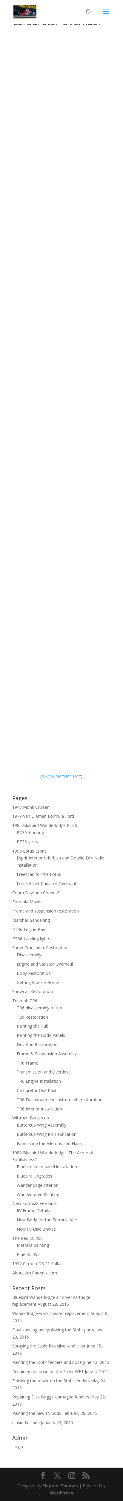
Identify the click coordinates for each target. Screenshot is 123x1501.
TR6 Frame (27, 1063)
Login (17, 1446)
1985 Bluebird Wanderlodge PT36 (44, 825)
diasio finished (26, 1422)
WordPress (61, 1493)
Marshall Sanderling (31, 920)
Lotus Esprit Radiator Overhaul (46, 883)
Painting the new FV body (36, 1413)
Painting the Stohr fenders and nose (47, 1362)
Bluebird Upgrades (34, 1176)
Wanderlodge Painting (38, 1194)
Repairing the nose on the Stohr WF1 (48, 1371)
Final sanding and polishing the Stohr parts (53, 1330)
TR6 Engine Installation (39, 1081)
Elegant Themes (60, 1485)
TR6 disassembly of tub (39, 1008)
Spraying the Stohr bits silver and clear (49, 1346)
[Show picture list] (61, 776)
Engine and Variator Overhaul (45, 964)
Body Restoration (34, 973)
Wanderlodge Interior (37, 1185)
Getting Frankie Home (38, 982)
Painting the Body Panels (41, 1035)
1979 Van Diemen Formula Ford (43, 816)
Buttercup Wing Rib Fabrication (46, 1134)
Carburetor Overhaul (36, 1090)
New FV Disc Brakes (36, 1229)
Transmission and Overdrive (44, 1072)
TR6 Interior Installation (39, 1109)
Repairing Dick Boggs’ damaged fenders (50, 1397)
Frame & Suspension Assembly (47, 1054)
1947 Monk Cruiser (30, 807)
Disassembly (29, 955)
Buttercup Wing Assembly (41, 1125)
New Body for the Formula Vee (47, 1220)
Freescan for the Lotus (39, 874)
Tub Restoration (32, 1017)
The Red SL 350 (27, 1238)
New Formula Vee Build (35, 1203)
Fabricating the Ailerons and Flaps (49, 1143)
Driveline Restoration (37, 1044)
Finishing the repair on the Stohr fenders (51, 1381)
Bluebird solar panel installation (47, 1166)
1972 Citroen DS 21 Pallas (37, 1263)
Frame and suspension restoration (45, 911)
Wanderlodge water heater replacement (50, 1313)
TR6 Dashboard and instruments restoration (59, 1099)
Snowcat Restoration (32, 991)
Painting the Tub (32, 1026)
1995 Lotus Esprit (29, 851)
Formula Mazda (27, 901)
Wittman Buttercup (30, 1118)
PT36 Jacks (27, 842)
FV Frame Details (33, 1210)
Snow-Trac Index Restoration (40, 947)
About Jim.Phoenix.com (34, 1273)
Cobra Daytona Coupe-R (36, 893)
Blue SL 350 (28, 1254)
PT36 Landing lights (31, 938)
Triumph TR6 (24, 1000)
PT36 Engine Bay (28, 929)
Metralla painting (33, 1245)
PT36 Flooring (30, 832)
